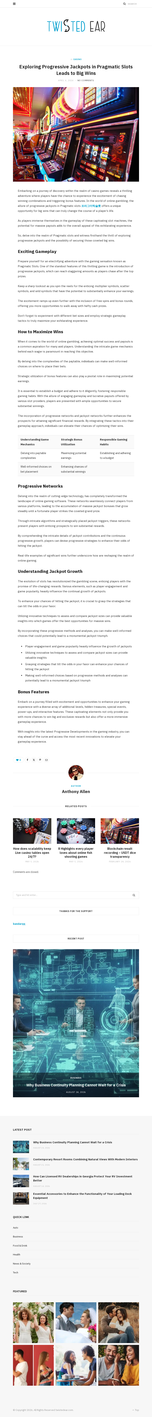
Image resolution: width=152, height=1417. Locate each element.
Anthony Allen (76, 791)
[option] (76, 1023)
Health (16, 1254)
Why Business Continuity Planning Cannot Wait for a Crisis (76, 1084)
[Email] (46, 760)
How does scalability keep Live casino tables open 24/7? (32, 852)
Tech (15, 1272)
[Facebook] (27, 760)
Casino (77, 59)
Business (75, 1078)
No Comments (85, 80)
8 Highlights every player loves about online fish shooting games (76, 852)
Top (136, 1410)
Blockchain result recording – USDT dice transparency (120, 852)
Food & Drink (20, 1245)
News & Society (21, 1263)
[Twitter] (34, 760)
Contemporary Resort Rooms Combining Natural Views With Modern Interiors (85, 1159)
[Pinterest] (40, 760)
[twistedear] (76, 26)
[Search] (124, 3)
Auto (15, 1227)
